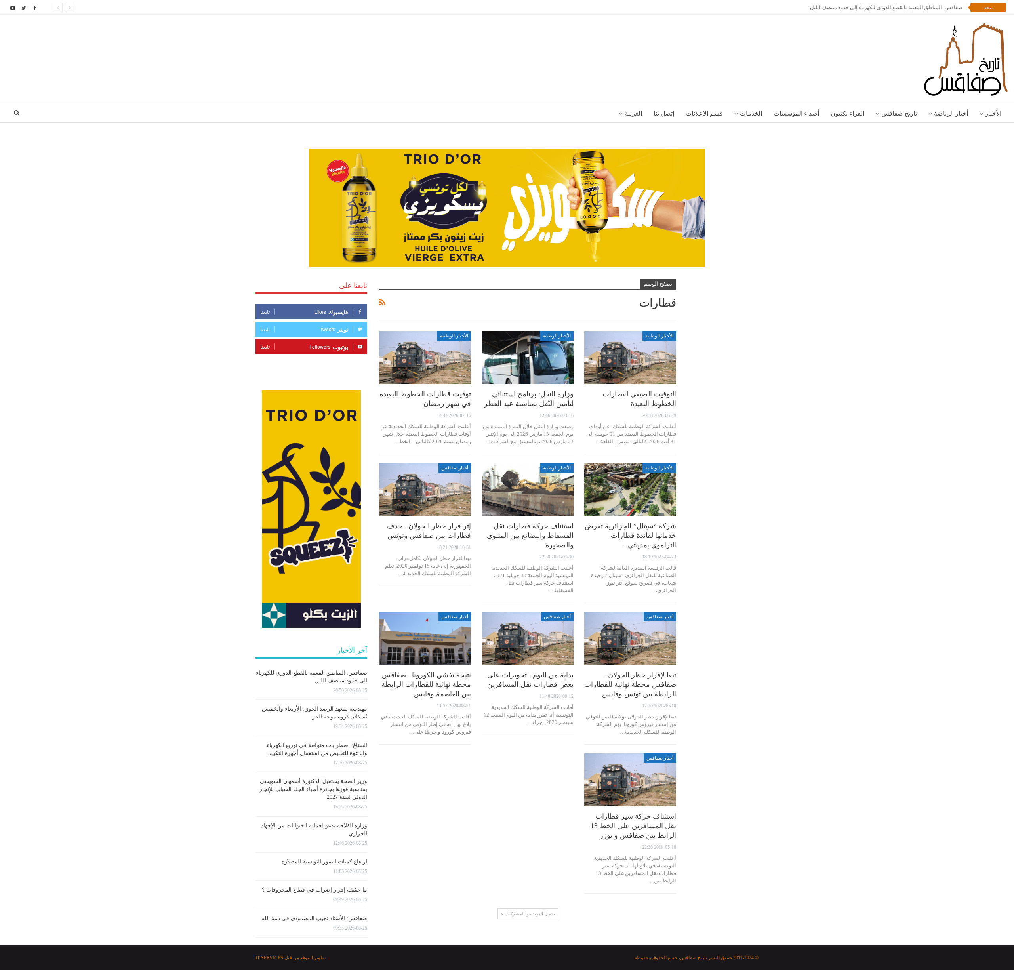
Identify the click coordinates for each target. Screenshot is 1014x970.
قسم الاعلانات (704, 113)
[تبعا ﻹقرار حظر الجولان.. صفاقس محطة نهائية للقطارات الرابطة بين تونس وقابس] (630, 638)
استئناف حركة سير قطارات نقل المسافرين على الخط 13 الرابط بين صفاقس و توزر (633, 825)
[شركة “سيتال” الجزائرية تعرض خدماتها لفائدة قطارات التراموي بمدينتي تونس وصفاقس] (630, 489)
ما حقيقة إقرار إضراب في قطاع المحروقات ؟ (314, 890)
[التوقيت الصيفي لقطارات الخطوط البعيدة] (630, 358)
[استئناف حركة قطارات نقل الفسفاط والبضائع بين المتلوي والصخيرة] (528, 489)
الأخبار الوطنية (659, 336)
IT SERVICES (269, 957)
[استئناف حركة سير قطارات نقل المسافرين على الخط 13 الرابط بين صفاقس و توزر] (630, 780)
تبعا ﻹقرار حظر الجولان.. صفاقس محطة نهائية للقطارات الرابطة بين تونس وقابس (630, 684)
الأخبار (993, 113)
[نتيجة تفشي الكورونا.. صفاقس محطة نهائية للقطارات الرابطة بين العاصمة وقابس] (425, 638)
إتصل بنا (664, 113)
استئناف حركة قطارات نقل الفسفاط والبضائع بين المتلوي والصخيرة (530, 535)
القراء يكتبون (847, 113)
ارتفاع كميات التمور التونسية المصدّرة (324, 862)
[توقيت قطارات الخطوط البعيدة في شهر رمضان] (425, 358)
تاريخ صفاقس (899, 113)
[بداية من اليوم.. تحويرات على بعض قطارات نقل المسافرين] (528, 638)
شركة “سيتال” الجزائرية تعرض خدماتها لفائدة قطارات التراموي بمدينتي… (630, 535)
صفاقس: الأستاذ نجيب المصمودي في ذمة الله (314, 918)
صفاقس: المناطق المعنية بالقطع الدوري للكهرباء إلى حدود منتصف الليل (882, 7)
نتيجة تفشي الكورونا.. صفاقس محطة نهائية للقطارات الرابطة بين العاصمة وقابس (426, 684)
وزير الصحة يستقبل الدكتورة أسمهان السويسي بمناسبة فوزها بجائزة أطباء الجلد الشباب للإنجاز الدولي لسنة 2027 (313, 789)
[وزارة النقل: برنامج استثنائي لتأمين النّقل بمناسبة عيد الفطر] (528, 358)
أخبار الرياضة (951, 113)
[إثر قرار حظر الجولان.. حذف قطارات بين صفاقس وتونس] (425, 489)
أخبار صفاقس (454, 468)
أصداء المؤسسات (796, 113)
